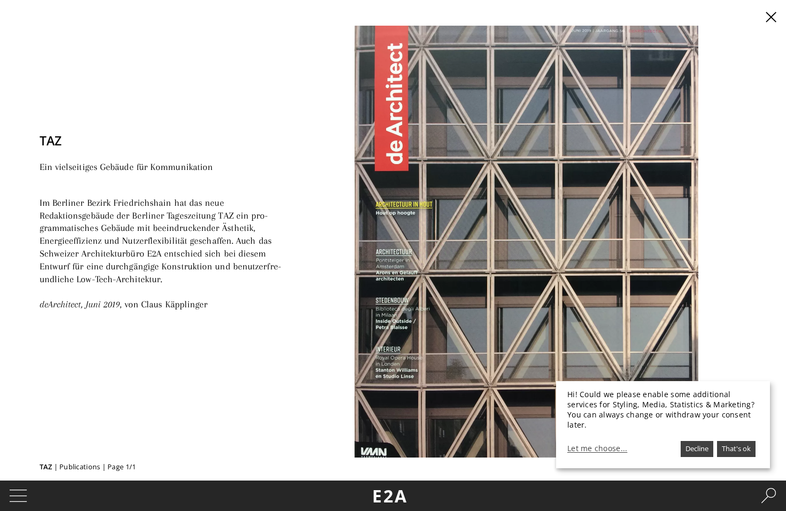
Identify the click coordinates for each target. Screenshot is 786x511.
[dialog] (663, 424)
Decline (696, 448)
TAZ (46, 466)
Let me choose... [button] (597, 448)
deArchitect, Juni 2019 (80, 304)
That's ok (736, 448)
